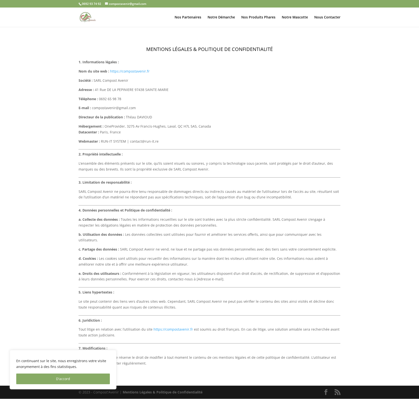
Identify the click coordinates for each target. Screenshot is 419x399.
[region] (63, 369)
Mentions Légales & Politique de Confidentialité (162, 392)
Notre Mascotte (295, 17)
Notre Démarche (221, 17)
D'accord (63, 378)
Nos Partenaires (188, 17)
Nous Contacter (327, 17)
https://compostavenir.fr (130, 71)
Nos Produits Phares (258, 17)
